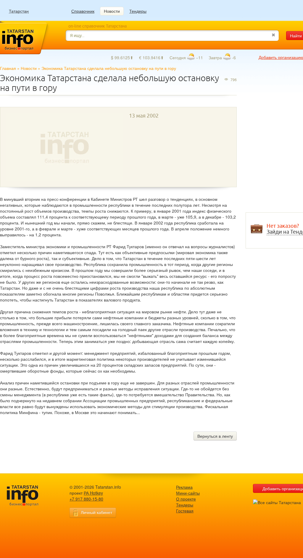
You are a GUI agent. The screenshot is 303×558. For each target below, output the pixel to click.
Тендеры (137, 11)
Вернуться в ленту (215, 436)
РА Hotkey (93, 493)
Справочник (82, 11)
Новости (112, 11)
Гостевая (185, 511)
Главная (8, 68)
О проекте (186, 499)
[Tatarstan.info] (28, 495)
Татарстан (19, 11)
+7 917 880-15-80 (86, 499)
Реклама (184, 487)
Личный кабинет (96, 512)
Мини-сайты (188, 493)
